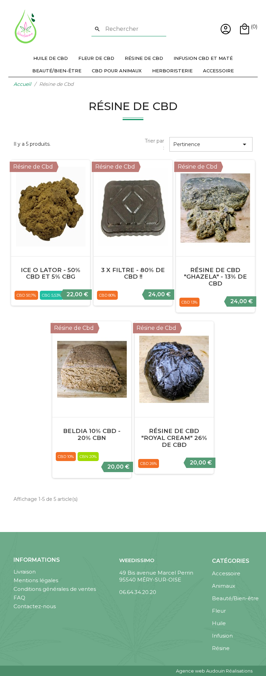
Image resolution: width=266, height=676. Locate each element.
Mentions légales (36, 580)
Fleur (219, 610)
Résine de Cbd (144, 58)
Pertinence (211, 144)
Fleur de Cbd (96, 58)
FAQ (19, 597)
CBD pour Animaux (117, 70)
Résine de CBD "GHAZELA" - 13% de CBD (215, 277)
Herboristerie (172, 70)
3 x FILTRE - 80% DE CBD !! (133, 273)
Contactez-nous (35, 606)
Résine (221, 648)
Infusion (222, 635)
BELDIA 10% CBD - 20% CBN (92, 434)
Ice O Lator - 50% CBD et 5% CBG (50, 273)
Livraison (25, 571)
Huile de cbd (50, 58)
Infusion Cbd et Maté (203, 58)
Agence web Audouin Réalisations (214, 671)
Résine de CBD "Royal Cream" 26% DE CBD (174, 437)
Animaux (223, 586)
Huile (219, 623)
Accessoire (218, 70)
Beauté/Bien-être (56, 70)
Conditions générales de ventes (55, 589)
